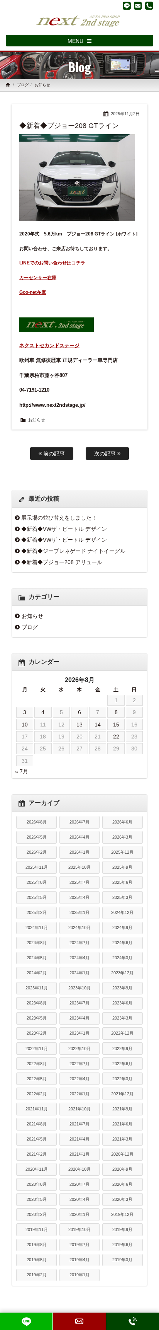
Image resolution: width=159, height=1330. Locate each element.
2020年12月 (122, 1154)
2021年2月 (37, 1154)
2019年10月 (79, 1229)
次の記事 (105, 453)
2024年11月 (36, 927)
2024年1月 (79, 972)
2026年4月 (79, 837)
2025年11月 (36, 867)
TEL (132, 1321)
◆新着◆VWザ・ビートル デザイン (64, 529)
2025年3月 (122, 897)
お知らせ (42, 85)
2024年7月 (79, 942)
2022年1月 (79, 1093)
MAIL (79, 1321)
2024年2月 (37, 972)
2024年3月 (122, 957)
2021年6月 (122, 1124)
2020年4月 (79, 1199)
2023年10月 (79, 988)
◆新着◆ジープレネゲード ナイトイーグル (73, 551)
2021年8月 (37, 1124)
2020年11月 (36, 1169)
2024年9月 (122, 927)
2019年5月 (37, 1259)
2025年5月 (37, 897)
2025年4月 (79, 897)
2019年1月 (79, 1274)
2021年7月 (79, 1124)
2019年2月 (37, 1274)
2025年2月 (37, 912)
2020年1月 (79, 1214)
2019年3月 (122, 1259)
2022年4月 (79, 1078)
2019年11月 (36, 1229)
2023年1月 (79, 1033)
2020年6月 (122, 1184)
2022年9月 (122, 1048)
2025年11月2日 (125, 113)
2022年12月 (122, 1033)
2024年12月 (122, 912)
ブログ (23, 85)
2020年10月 (79, 1169)
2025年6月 (122, 882)
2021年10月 (79, 1109)
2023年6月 (122, 1003)
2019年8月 (37, 1244)
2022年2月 (37, 1093)
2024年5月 (37, 957)
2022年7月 (79, 1063)
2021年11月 (36, 1109)
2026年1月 (79, 852)
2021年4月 (79, 1139)
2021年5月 (37, 1139)
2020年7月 (79, 1184)
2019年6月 (122, 1244)
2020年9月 (122, 1169)
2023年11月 (36, 988)
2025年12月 (122, 852)
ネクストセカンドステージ (49, 345)
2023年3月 (122, 1018)
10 (25, 724)
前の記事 (53, 453)
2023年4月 (79, 1018)
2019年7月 (79, 1244)
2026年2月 (37, 852)
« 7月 (21, 771)
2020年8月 (37, 1184)
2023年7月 (79, 1003)
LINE (26, 1321)
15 (116, 724)
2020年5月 (37, 1199)
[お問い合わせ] (138, 6)
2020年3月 (122, 1199)
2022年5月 (37, 1078)
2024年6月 (122, 942)
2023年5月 (37, 1018)
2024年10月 (79, 927)
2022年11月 (36, 1048)
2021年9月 (122, 1109)
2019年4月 (79, 1259)
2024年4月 (79, 957)
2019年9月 (122, 1229)
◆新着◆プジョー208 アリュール (61, 562)
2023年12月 (122, 972)
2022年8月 (37, 1063)
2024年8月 (37, 942)
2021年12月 (122, 1093)
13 (79, 724)
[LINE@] (127, 6)
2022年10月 (79, 1048)
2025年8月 (37, 882)
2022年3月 (122, 1078)
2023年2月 (37, 1033)
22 (116, 736)
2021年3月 (122, 1139)
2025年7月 (79, 882)
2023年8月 (37, 1003)
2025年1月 (79, 912)
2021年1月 (79, 1154)
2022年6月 (122, 1063)
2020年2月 (37, 1214)
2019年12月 (122, 1214)
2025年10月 (79, 867)
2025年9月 (122, 867)
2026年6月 (122, 822)
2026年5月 (37, 837)
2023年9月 (122, 988)
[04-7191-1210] (149, 6)
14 (98, 724)
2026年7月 (79, 822)
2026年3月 (122, 837)
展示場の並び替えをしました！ (59, 518)
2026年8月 (37, 822)
